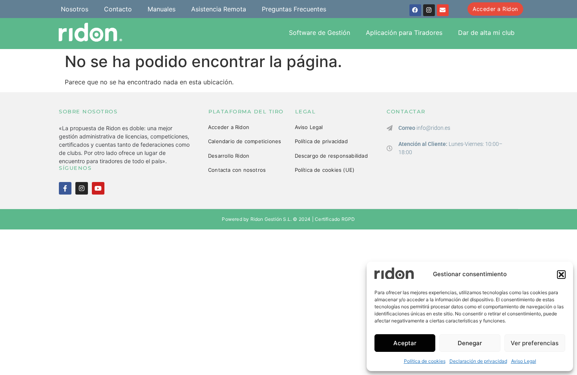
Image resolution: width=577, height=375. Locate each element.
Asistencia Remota (218, 9)
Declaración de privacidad (478, 361)
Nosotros (74, 9)
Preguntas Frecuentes (294, 9)
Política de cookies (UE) (325, 170)
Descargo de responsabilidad (331, 156)
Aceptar (404, 343)
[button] (561, 275)
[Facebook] (415, 10)
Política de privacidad (321, 141)
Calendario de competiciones (244, 141)
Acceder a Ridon (228, 127)
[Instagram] (429, 10)
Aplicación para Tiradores (404, 32)
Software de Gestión (319, 32)
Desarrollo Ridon (228, 156)
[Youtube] (98, 188)
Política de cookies (425, 361)
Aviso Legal (523, 361)
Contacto (118, 9)
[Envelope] (443, 10)
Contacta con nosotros (237, 170)
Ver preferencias (535, 343)
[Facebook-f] (65, 188)
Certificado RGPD (335, 219)
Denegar (470, 343)
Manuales (161, 9)
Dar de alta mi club (486, 32)
